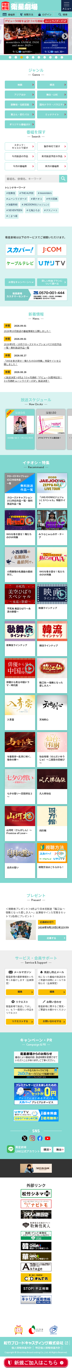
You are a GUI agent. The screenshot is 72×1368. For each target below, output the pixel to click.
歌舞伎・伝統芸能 (20, 104)
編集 (20, 991)
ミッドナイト (52, 114)
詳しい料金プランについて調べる (52, 282)
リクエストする (20, 1021)
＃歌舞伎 (10, 193)
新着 (7, 325)
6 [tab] (39, 57)
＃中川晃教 (51, 199)
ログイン (46, 14)
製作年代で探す (52, 146)
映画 (20, 84)
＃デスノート (51, 210)
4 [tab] (27, 57)
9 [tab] (56, 57)
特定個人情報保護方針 (47, 1348)
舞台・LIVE (52, 94)
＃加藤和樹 (11, 204)
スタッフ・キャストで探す (20, 146)
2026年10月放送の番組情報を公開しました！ (27, 331)
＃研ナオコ (36, 199)
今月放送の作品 (20, 156)
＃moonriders (44, 193)
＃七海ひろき (33, 210)
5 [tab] (33, 57)
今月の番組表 (20, 166)
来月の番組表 (52, 166)
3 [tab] (22, 57)
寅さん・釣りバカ (20, 114)
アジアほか (20, 94)
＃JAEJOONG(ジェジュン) (35, 204)
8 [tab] (50, 57)
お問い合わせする (52, 1021)
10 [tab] (62, 57)
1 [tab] (10, 57)
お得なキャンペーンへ (19, 282)
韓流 (52, 84)
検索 (64, 14)
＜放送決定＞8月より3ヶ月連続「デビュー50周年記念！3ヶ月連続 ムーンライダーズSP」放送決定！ (33, 379)
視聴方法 (28, 14)
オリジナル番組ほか (20, 124)
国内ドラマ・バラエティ (52, 104)
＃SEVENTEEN (14, 210)
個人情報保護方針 (21, 1348)
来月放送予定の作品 (52, 156)
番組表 (11, 14)
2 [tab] (16, 57)
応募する (51, 938)
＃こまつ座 (11, 216)
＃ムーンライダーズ (16, 199)
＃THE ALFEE (26, 193)
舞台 (59, 1149)
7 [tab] (45, 57)
